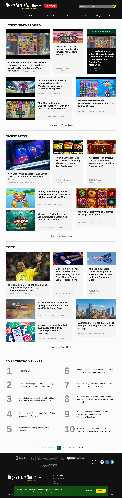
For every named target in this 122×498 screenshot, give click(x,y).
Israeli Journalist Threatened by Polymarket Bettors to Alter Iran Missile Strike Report (53, 305)
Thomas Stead (15, 71)
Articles (112, 16)
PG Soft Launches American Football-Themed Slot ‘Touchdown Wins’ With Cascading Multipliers (92, 414)
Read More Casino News (61, 236)
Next (81, 448)
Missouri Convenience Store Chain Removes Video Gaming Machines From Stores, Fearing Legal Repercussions (68, 274)
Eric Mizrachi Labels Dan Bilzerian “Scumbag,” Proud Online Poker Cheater (93, 430)
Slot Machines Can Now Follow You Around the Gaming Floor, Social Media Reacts (95, 371)
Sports (84, 16)
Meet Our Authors (58, 479)
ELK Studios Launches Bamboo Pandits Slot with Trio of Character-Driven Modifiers (53, 106)
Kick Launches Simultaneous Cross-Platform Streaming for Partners (37, 414)
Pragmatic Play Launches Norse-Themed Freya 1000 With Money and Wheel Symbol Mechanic (94, 399)
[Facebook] (107, 462)
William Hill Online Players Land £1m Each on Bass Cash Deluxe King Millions (53, 217)
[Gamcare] (21, 458)
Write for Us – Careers (57, 483)
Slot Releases (31, 16)
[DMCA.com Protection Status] (76, 458)
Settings (89, 491)
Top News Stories (26, 371)
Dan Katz (84, 222)
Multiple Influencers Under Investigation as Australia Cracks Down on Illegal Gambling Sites (100, 274)
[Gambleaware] (44, 458)
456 (74, 448)
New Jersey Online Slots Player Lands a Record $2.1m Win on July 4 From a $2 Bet (27, 176)
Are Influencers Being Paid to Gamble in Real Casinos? (38, 429)
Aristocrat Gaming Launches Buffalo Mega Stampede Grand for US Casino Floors (36, 385)
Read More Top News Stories (61, 125)
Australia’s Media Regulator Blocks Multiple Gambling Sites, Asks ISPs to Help (96, 326)
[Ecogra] (50, 465)
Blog (98, 16)
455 (69, 448)
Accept (100, 491)
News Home (11, 16)
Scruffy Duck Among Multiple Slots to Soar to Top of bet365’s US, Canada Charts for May (54, 194)
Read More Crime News (61, 347)
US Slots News (52, 16)
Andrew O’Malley (16, 182)
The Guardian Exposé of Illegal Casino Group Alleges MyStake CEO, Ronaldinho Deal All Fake (27, 288)
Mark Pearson (96, 180)
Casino (69, 16)
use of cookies (69, 492)
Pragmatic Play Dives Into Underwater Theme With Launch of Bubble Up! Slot (96, 103)
